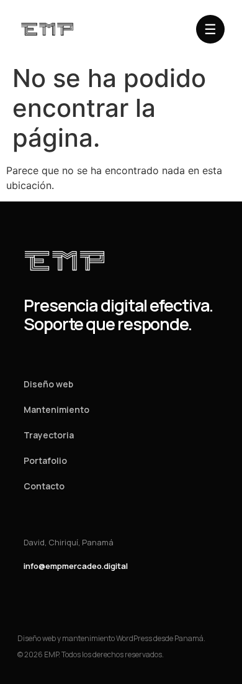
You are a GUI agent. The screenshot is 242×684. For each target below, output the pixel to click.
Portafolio (45, 460)
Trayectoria (49, 435)
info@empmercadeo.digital (76, 565)
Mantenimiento (56, 409)
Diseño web (48, 384)
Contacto (44, 486)
